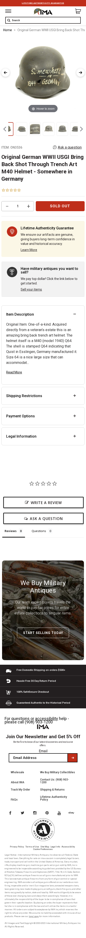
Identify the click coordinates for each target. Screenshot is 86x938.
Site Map (44, 846)
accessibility (46, 718)
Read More (14, 372)
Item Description (20, 314)
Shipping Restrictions (24, 396)
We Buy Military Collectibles (57, 772)
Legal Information (21, 436)
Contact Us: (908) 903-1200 (54, 781)
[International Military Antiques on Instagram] (35, 813)
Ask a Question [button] (46, 518)
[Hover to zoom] (43, 75)
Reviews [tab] (11, 531)
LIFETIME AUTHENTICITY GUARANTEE (43, 3)
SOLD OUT (60, 206)
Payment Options (20, 416)
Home (7, 30)
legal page (34, 916)
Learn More (29, 249)
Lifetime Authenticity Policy (53, 798)
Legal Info (55, 846)
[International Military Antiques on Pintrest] (48, 813)
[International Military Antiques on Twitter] (23, 813)
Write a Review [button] (46, 502)
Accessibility (68, 846)
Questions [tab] (39, 531)
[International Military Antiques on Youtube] (60, 813)
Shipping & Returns (52, 789)
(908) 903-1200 (39, 722)
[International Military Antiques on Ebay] (73, 813)
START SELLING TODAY (43, 633)
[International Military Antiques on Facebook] (10, 813)
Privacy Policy (17, 846)
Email (43, 751)
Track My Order (20, 789)
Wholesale (17, 772)
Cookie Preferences (43, 849)
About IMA (17, 782)
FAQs (14, 799)
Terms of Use (32, 846)
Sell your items (31, 289)
